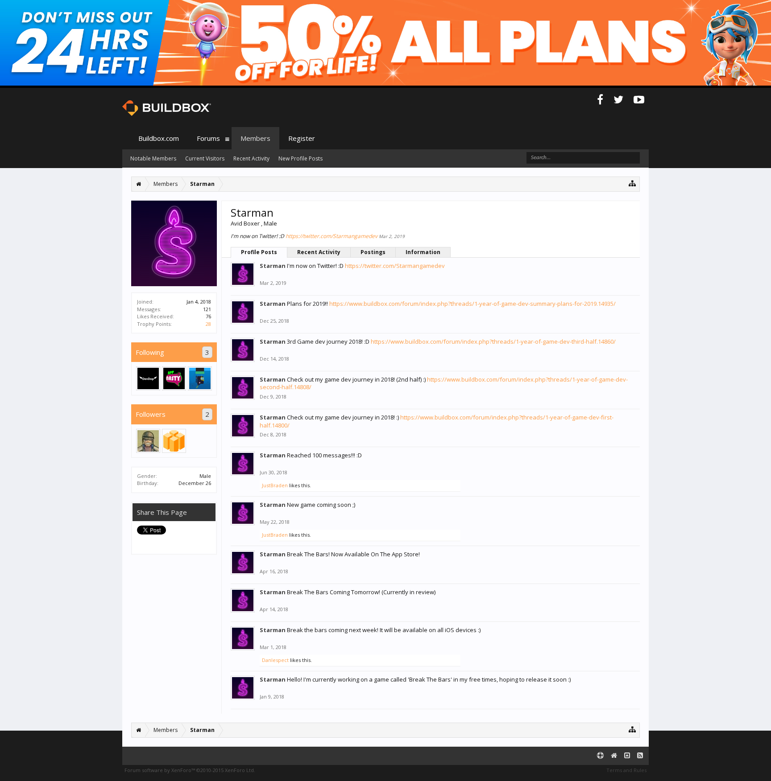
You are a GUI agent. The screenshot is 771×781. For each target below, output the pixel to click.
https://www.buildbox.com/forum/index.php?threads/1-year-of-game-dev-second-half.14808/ (444, 383)
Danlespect (275, 660)
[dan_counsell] (148, 441)
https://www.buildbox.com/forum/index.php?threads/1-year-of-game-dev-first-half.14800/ (436, 421)
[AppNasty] (174, 378)
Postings (373, 252)
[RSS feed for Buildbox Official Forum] (640, 756)
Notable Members (153, 158)
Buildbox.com (158, 138)
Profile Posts (259, 252)
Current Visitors (204, 158)
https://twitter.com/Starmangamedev (331, 236)
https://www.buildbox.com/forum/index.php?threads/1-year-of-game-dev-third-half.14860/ (493, 341)
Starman (273, 266)
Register (301, 138)
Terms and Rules (626, 770)
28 (208, 324)
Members (255, 138)
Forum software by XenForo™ (189, 770)
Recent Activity (318, 252)
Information (423, 252)
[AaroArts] (200, 378)
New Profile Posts (300, 158)
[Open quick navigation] (632, 183)
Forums (208, 138)
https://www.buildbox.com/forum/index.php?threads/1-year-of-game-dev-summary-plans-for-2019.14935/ (472, 304)
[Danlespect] (148, 378)
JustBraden (275, 485)
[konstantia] (174, 441)
